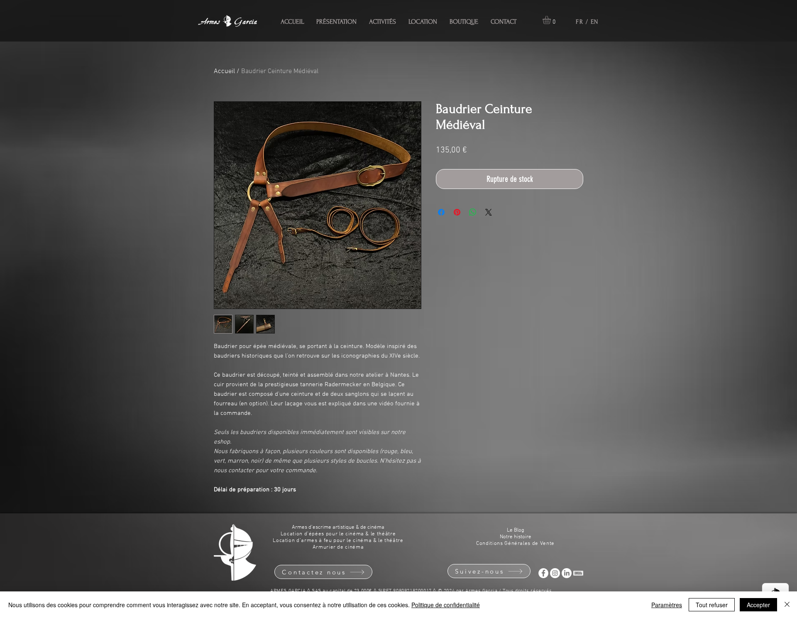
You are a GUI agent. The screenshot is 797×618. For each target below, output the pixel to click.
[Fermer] (787, 604)
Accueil (224, 71)
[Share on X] (489, 212)
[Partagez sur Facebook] (441, 212)
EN (595, 21)
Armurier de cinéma (338, 547)
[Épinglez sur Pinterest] (457, 212)
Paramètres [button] (666, 605)
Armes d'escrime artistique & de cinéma (338, 527)
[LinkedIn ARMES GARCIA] (567, 573)
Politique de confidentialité (445, 605)
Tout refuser (712, 605)
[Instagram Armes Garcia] (555, 573)
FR (579, 21)
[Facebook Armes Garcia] (543, 573)
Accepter (758, 605)
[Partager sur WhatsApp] (473, 212)
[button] (551, 20)
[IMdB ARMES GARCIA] (578, 573)
